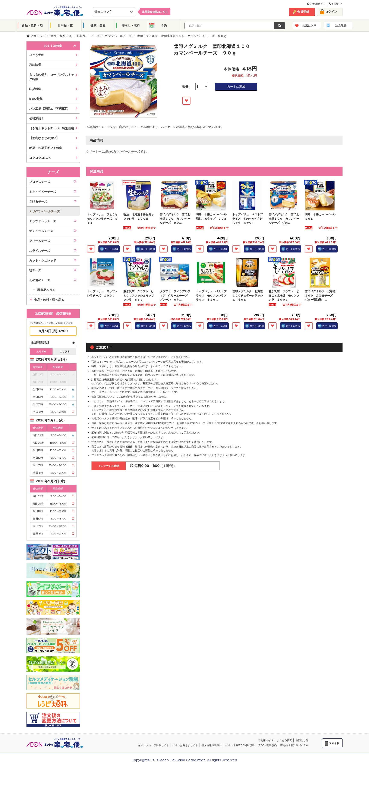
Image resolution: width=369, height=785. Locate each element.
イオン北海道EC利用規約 (240, 745)
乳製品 (81, 36)
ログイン (331, 11)
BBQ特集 (36, 99)
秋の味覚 (35, 65)
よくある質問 (284, 740)
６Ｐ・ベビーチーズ (42, 192)
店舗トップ (37, 36)
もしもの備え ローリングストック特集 (51, 77)
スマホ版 (334, 743)
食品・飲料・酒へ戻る (49, 300)
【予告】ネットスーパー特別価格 (51, 128)
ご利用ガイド (317, 3)
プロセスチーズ (39, 182)
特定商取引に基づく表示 (294, 745)
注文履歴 (340, 25)
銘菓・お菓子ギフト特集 (45, 148)
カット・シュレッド (42, 260)
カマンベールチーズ (118, 36)
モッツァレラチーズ (42, 221)
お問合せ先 (302, 740)
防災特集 (35, 89)
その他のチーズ (39, 280)
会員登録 (303, 11)
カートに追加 (236, 86)
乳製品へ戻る (46, 290)
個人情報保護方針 (211, 745)
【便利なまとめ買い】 (44, 138)
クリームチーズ (39, 241)
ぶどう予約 (36, 55)
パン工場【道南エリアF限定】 (49, 108)
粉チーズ (35, 270)
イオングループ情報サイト (153, 745)
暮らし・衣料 (131, 25)
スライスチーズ (39, 250)
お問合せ (336, 3)
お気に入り (309, 25)
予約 (164, 25)
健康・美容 (98, 25)
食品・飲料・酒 (32, 25)
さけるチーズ (38, 201)
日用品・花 (65, 25)
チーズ (95, 36)
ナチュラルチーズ (41, 231)
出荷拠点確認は (155, 11)
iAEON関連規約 (267, 745)
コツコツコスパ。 (41, 158)
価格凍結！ (36, 118)
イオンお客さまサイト (185, 745)
